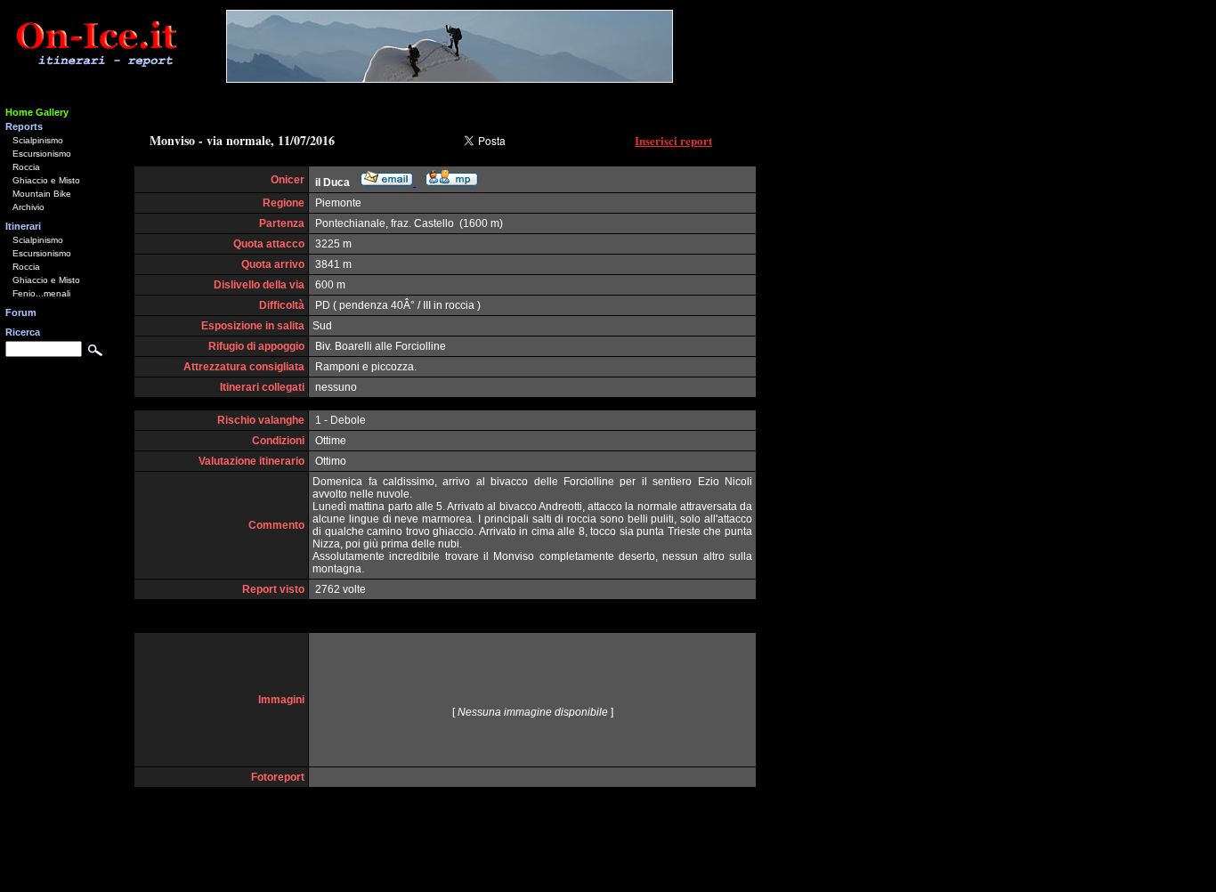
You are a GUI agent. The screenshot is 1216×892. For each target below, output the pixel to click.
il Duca (332, 182)
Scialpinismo (37, 140)
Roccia (26, 167)
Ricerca (22, 332)
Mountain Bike (41, 194)
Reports (24, 126)
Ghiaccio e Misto (46, 180)
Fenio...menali (41, 293)
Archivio (28, 207)
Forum (20, 312)
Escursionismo (41, 153)
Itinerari (23, 226)
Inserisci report (673, 140)
